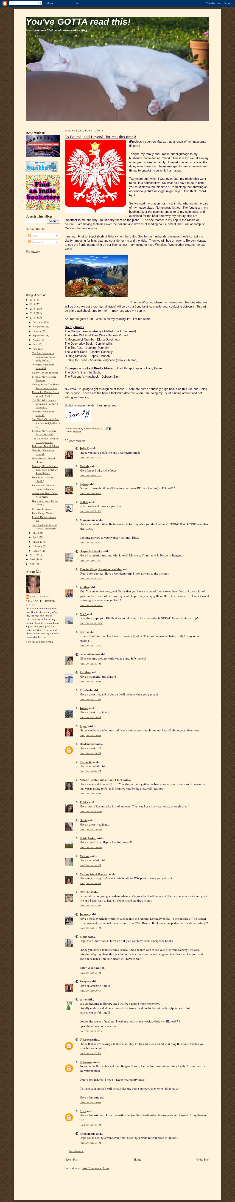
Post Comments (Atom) (96, 1168)
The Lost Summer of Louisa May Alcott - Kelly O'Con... (44, 357)
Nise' (83, 614)
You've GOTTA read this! (78, 22)
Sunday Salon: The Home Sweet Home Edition (45, 386)
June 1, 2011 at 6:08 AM (90, 475)
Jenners (85, 914)
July (35, 344)
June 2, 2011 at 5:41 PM (90, 905)
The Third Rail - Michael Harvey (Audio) (45, 440)
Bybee (84, 484)
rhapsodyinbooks (91, 551)
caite (83, 999)
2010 (33, 555)
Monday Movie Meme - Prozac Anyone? (45, 432)
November (39, 326)
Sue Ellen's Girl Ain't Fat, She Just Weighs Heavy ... (46, 422)
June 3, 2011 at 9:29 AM (90, 990)
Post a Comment (76, 1151)
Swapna (85, 981)
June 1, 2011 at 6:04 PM (90, 771)
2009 (33, 559)
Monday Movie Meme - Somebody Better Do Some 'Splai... (45, 469)
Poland (77, 431)
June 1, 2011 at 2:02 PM (90, 663)
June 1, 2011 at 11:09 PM (91, 847)
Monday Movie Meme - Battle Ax (45, 378)
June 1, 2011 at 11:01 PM (91, 829)
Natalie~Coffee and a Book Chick (101, 779)
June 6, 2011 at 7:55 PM (90, 1124)
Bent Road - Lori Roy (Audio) (43, 479)
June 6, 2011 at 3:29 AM (90, 1053)
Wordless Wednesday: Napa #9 (43, 413)
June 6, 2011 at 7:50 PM (90, 1102)
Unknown (86, 1039)
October (37, 331)
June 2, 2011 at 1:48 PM (90, 865)
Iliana (83, 936)
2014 (33, 304)
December (38, 322)
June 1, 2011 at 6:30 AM (90, 493)
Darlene (85, 891)
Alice (83, 1111)
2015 (33, 299)
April (36, 537)
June (35, 348)
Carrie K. (86, 762)
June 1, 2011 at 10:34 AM (91, 605)
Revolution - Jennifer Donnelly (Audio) (43, 487)
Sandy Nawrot (40, 596)
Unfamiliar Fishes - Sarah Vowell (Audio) (45, 394)
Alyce (83, 726)
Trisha (84, 802)
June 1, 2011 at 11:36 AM (91, 645)
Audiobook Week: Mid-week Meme (45, 495)
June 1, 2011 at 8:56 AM (90, 542)
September (39, 335)
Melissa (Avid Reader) (94, 874)
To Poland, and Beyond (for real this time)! (44, 526)
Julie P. (84, 448)
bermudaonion (89, 654)
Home (137, 1159)
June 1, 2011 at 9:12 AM (90, 560)
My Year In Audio (42, 508)
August (37, 339)
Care (83, 632)
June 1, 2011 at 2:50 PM (90, 717)
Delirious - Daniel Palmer (45, 446)
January (37, 550)
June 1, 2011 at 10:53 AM (91, 623)
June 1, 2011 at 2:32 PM (90, 699)
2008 (33, 564)
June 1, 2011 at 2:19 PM (90, 681)
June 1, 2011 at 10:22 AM (91, 578)
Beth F (84, 502)
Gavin (83, 820)
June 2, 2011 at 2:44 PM (90, 883)
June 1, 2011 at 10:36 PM (91, 811)
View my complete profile (39, 641)
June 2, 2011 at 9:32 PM (90, 972)
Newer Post (71, 1159)
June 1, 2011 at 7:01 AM (90, 511)
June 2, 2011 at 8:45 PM (90, 928)
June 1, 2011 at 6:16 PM (90, 793)
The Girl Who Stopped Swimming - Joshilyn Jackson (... (45, 403)
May (35, 532)
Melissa (85, 856)
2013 (33, 308)
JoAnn (84, 708)
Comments (37, 242)
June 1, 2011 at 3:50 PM (90, 735)
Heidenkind (87, 743)
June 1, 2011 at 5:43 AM (90, 457)
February (38, 546)
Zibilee (84, 587)
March (36, 541)
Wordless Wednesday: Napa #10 (43, 366)
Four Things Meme (42, 513)
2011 (33, 317)
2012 (33, 313)
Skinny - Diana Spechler (45, 372)
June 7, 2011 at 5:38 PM (90, 1142)
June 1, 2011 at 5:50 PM (90, 753)
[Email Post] (108, 428)
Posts (34, 235)
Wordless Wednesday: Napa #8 (43, 452)
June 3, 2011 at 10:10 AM (91, 1031)
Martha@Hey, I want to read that (101, 569)
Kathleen (85, 672)
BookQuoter (88, 838)
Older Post (202, 1159)
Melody (85, 466)
